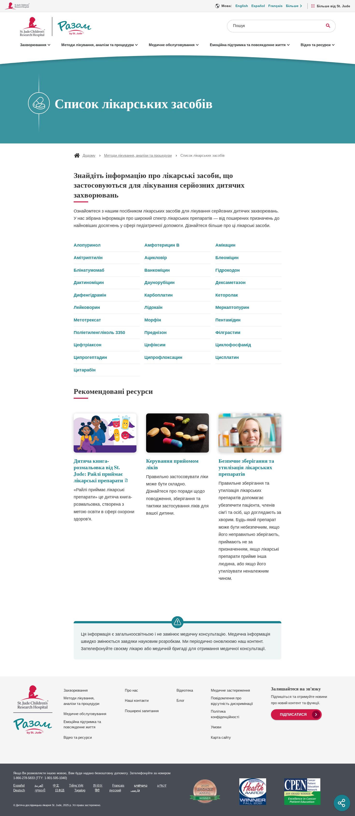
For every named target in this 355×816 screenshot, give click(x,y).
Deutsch (19, 790)
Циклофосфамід (233, 344)
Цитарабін (85, 370)
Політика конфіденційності (225, 714)
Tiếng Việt (76, 785)
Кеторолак (226, 295)
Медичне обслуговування (172, 45)
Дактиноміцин (89, 282)
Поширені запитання (142, 711)
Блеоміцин (227, 257)
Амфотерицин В (161, 245)
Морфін (152, 320)
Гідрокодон (227, 270)
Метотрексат (87, 320)
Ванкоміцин (157, 270)
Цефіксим (154, 344)
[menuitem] (296, 714)
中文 (56, 785)
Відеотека (185, 690)
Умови (216, 727)
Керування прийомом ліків (172, 463)
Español (258, 6)
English (241, 6)
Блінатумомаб (89, 270)
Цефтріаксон (87, 344)
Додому (89, 155)
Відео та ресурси (316, 45)
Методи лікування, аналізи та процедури (97, 45)
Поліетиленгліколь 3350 (99, 332)
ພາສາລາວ (140, 785)
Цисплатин (227, 357)
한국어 (97, 785)
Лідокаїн (153, 307)
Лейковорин (87, 307)
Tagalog (79, 790)
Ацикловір (155, 257)
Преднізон (155, 332)
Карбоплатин (158, 295)
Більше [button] (292, 6)
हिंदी (97, 790)
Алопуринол (87, 245)
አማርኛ (161, 785)
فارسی (135, 790)
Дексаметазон (230, 282)
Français (275, 6)
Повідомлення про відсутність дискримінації (232, 701)
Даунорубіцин (159, 282)
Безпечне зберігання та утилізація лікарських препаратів (246, 467)
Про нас (131, 690)
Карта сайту (221, 737)
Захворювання (33, 45)
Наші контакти (137, 700)
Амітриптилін (88, 257)
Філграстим (227, 332)
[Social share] (342, 803)
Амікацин (225, 245)
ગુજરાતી (40, 790)
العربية (39, 785)
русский (115, 790)
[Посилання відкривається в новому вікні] (202, 791)
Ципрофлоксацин (163, 357)
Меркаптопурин (232, 307)
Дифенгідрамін (90, 295)
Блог (180, 700)
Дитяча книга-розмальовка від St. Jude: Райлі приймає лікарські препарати (105, 470)
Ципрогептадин (90, 357)
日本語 (59, 790)
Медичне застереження (230, 690)
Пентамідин (228, 320)
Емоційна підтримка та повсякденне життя (248, 45)
